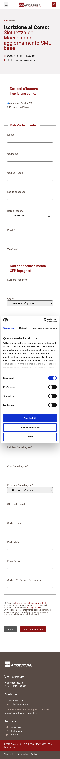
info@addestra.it (19, 704)
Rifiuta (30, 436)
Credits (34, 754)
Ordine (11, 299)
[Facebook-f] (7, 727)
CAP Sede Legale (17, 504)
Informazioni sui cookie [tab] (45, 328)
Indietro (10, 629)
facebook (16, 727)
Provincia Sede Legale (20, 485)
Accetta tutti (30, 418)
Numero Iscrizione (17, 280)
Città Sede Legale (17, 466)
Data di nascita (16, 211)
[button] (6, 4)
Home (6, 20)
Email (11, 230)
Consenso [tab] (8, 328)
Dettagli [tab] (23, 328)
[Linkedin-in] (7, 734)
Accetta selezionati (30, 427)
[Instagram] (7, 731)
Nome (11, 135)
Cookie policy (23, 754)
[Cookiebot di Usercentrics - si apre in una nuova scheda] (44, 320)
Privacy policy (9, 754)
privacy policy (33, 607)
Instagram (16, 731)
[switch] (52, 387)
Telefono (12, 249)
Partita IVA (14, 542)
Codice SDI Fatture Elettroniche (25, 580)
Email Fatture (15, 561)
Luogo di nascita (17, 192)
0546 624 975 (16, 700)
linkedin (15, 734)
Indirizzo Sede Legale (19, 447)
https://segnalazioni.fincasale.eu (21, 713)
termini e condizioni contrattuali (30, 603)
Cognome (13, 154)
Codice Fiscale (16, 173)
